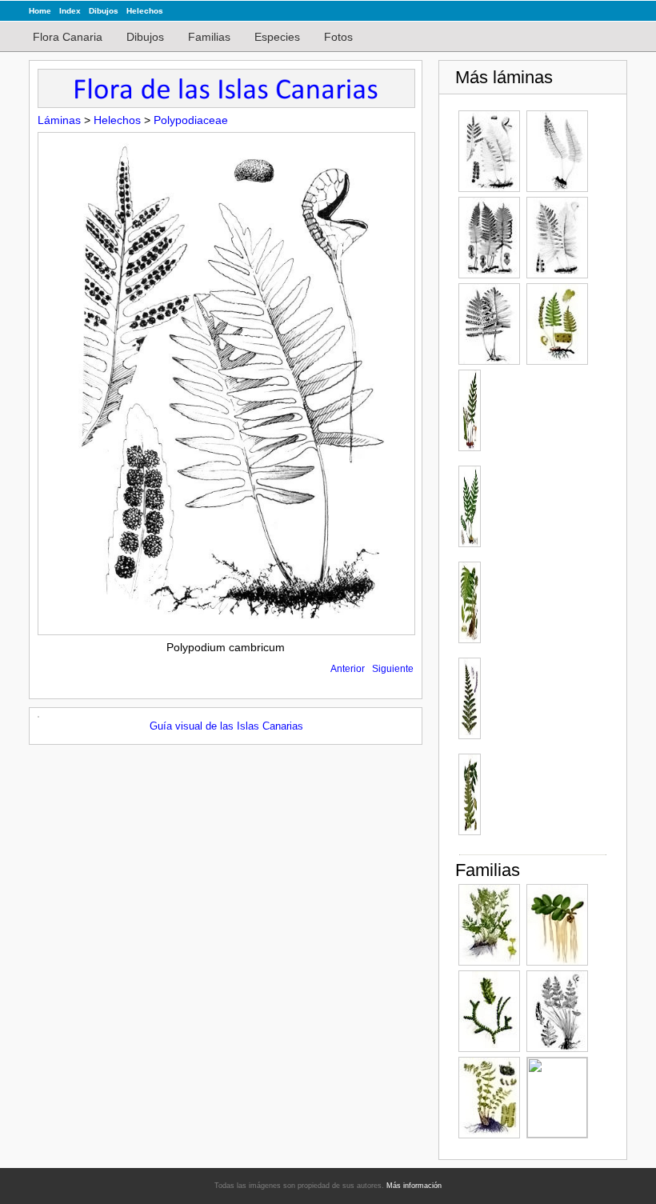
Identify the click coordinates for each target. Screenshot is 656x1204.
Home (40, 10)
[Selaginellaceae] (489, 1011)
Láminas (59, 120)
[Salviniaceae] (557, 925)
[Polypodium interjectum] (489, 237)
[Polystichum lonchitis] (468, 698)
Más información (414, 1186)
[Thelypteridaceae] (489, 1097)
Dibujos (103, 10)
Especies (277, 36)
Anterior (347, 668)
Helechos (144, 10)
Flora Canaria (67, 36)
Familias (209, 36)
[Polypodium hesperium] (557, 151)
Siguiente (393, 668)
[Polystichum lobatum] (468, 602)
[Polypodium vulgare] (557, 324)
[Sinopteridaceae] (557, 1011)
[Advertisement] (546, 610)
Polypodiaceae (191, 120)
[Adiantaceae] (557, 1097)
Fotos (338, 36)
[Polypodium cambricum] (489, 151)
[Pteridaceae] (489, 925)
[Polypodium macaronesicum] (557, 237)
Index (70, 10)
